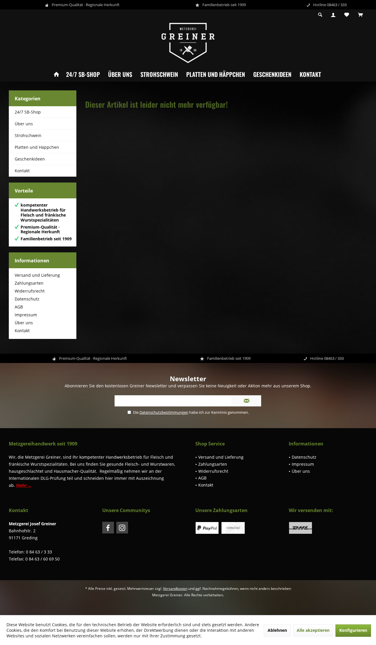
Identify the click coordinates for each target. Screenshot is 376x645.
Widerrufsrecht (30, 291)
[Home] (56, 74)
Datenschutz (27, 299)
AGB (19, 307)
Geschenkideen (272, 74)
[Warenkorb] (360, 15)
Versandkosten (175, 588)
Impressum (26, 315)
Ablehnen (277, 630)
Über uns (120, 74)
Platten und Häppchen (215, 74)
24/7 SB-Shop (83, 74)
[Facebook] (108, 527)
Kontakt (310, 74)
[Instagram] (122, 527)
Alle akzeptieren (313, 630)
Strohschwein (159, 74)
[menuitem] (360, 15)
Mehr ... (23, 485)
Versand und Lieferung (37, 275)
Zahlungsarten (29, 283)
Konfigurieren (353, 630)
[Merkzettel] (346, 15)
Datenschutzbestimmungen (164, 412)
